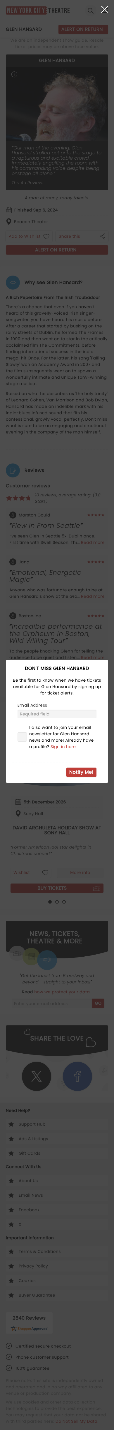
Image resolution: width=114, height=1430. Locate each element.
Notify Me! (81, 772)
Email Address (32, 705)
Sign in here (63, 747)
